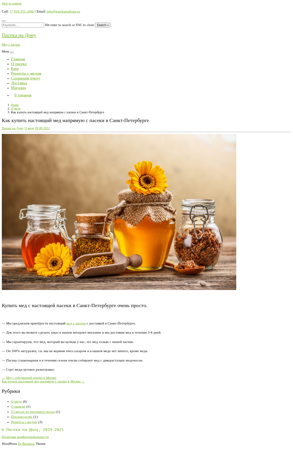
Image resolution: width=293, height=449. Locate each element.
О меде (16, 108)
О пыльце (18, 406)
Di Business (26, 444)
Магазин (18, 87)
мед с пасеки (76, 323)
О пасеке (19, 63)
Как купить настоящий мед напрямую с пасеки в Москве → (43, 381)
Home (15, 105)
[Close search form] (3, 21)
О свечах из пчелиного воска (33, 412)
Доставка (19, 83)
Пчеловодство (22, 417)
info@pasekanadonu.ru (63, 11)
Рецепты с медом (26, 73)
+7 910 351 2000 (21, 11)
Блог (15, 68)
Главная (18, 59)
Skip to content (12, 3)
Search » (103, 25)
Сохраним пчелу (25, 78)
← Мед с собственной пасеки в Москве (29, 378)
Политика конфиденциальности (25, 437)
